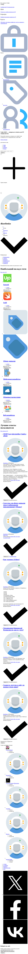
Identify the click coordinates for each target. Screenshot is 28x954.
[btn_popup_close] (3, 743)
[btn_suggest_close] (3, 152)
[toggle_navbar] (1, 193)
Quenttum (8, 808)
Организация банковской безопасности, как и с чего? (13, 629)
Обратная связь (6, 867)
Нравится (5, 263)
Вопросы (5, 259)
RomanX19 (8, 775)
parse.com (5, 535)
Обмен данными (9, 361)
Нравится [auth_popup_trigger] (6, 500)
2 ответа (8, 400)
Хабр (4, 145)
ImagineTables (9, 859)
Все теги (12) (4, 272)
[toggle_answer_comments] (6, 537)
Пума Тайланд (9, 750)
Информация (6, 257)
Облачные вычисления (12, 397)
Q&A (4, 146)
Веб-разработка (9, 415)
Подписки (5, 262)
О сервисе (5, 865)
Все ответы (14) (4, 431)
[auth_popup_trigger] (7, 291)
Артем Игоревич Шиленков (12, 783)
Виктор (7, 834)
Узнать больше (4, 139)
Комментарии (6, 260)
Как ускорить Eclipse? (11, 559)
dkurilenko (5, 463)
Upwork (6, 285)
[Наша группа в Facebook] (15, 919)
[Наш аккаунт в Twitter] (15, 894)
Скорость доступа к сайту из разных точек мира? (13, 686)
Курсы (4, 148)
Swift (5, 303)
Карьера (5, 147)
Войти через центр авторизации (7, 951)
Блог (4, 869)
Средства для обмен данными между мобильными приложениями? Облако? (14, 505)
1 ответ (7, 287)
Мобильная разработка (12, 379)
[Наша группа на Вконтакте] (15, 943)
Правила (5, 866)
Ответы (5, 258)
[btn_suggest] (1, 154)
